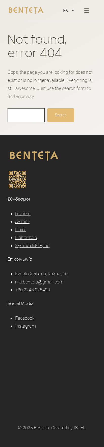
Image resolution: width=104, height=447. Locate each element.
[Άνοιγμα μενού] (86, 10)
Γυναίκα (23, 213)
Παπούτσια (26, 237)
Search (61, 115)
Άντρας (22, 221)
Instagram (25, 326)
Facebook (25, 318)
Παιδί (20, 229)
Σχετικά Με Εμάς (32, 245)
